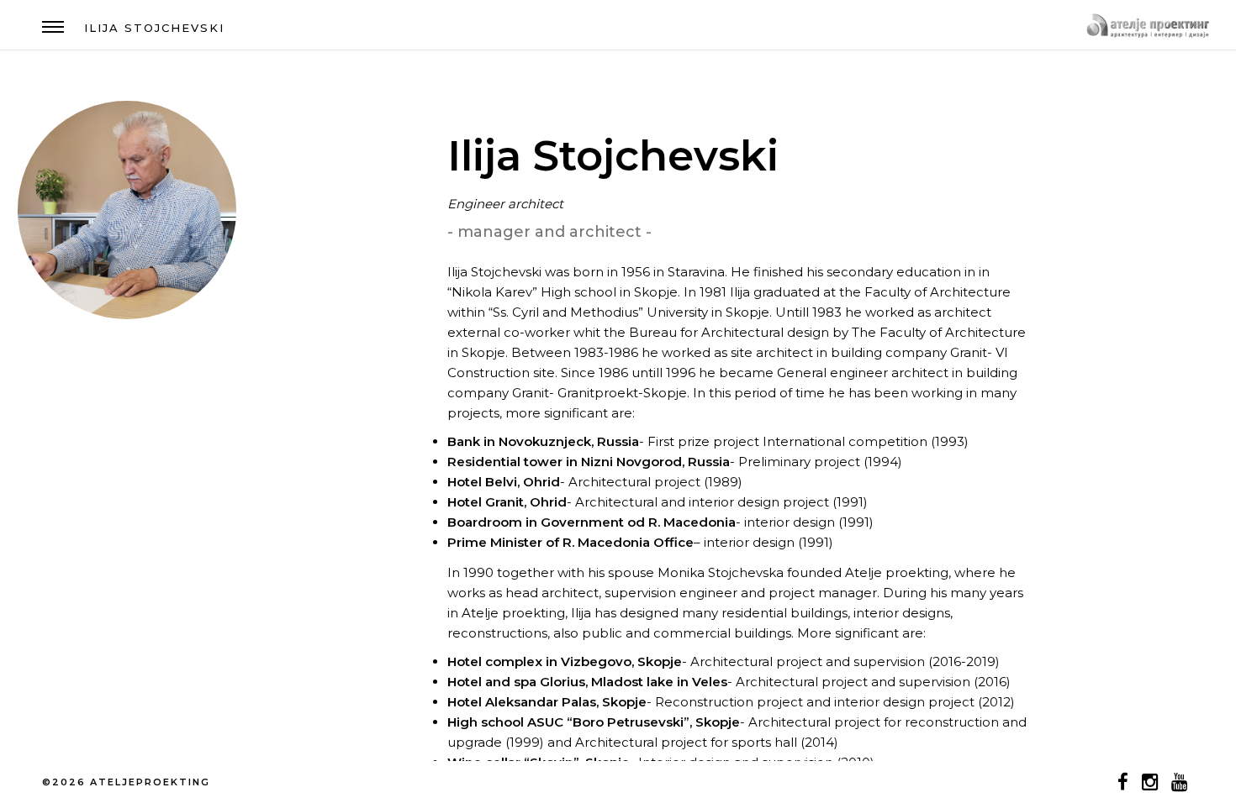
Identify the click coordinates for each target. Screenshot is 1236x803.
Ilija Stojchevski (154, 27)
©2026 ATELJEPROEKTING (126, 782)
